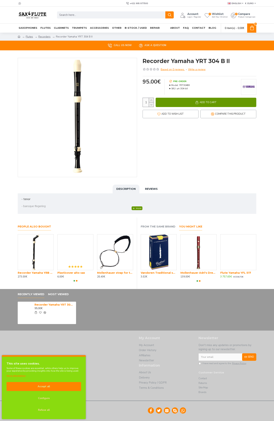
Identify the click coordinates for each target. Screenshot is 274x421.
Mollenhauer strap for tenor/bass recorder (115, 272)
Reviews (151, 189)
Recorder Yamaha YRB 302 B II (36, 272)
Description (126, 189)
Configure (44, 398)
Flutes (29, 36)
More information (16, 375)
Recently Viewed (31, 294)
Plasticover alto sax (71, 272)
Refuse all (44, 410)
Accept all (44, 386)
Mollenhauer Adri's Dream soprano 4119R (198, 272)
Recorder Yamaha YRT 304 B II (54, 304)
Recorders (44, 36)
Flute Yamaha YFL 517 (235, 272)
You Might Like (190, 226)
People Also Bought (34, 226)
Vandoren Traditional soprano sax (159, 272)
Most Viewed (58, 294)
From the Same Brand (158, 226)
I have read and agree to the (224, 363)
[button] (74, 281)
